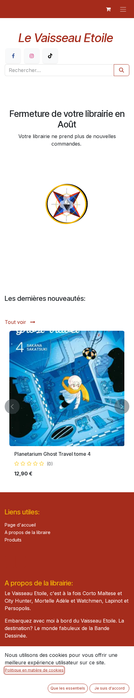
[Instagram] (31, 55)
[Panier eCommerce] (108, 9)
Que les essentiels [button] (67, 688)
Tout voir (16, 322)
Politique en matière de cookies (34, 670)
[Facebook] (13, 55)
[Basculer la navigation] (123, 9)
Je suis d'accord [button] (109, 688)
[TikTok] (50, 55)
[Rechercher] (121, 70)
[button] (12, 406)
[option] (67, 406)
